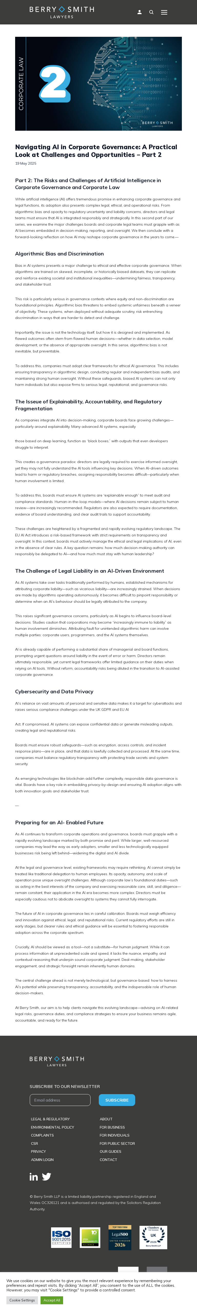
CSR (34, 1143)
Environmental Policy (52, 1127)
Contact (108, 1159)
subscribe (117, 1100)
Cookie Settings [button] (22, 1300)
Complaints (42, 1135)
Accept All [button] (52, 1300)
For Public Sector (117, 1143)
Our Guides (110, 1151)
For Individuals (115, 1135)
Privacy (38, 1151)
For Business (112, 1127)
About (106, 1119)
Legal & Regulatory (50, 1119)
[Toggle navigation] (164, 12)
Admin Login (42, 1159)
